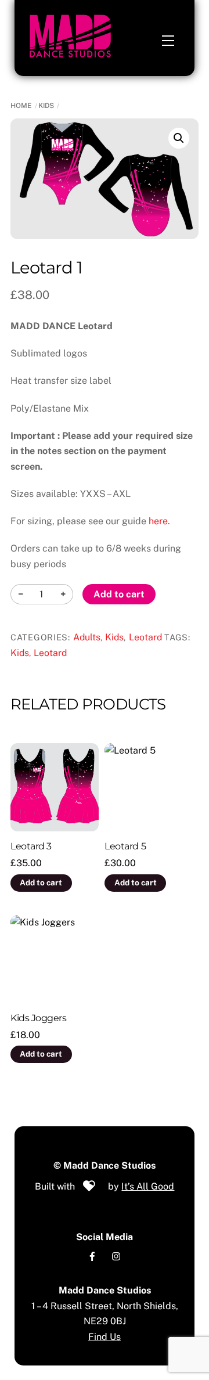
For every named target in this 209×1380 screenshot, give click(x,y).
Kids (46, 106)
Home (21, 106)
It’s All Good (147, 1186)
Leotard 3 (31, 846)
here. (159, 521)
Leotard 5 (125, 846)
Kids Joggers (38, 1018)
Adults (86, 637)
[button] (178, 138)
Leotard (145, 637)
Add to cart (119, 594)
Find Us (104, 1336)
